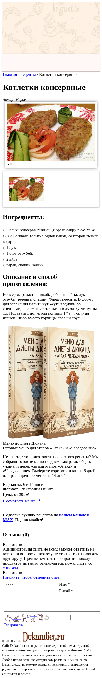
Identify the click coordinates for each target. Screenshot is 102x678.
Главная (10, 74)
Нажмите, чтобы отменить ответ (32, 577)
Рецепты (28, 74)
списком (10, 568)
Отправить (13, 625)
